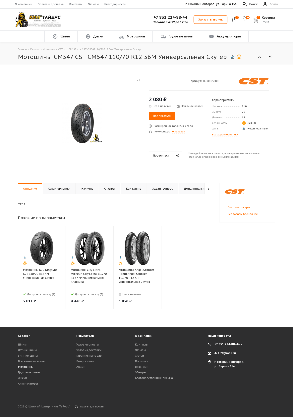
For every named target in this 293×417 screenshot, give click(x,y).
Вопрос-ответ (85, 361)
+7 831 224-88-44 (170, 17)
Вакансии (141, 367)
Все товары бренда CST (243, 214)
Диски (22, 378)
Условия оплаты (87, 344)
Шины (22, 344)
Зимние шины (28, 355)
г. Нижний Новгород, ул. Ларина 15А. (211, 4)
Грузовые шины (29, 372)
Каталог (24, 336)
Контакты (75, 4)
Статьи (139, 355)
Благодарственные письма (154, 378)
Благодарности (115, 4)
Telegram (272, 407)
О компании (23, 4)
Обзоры (140, 372)
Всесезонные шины (31, 361)
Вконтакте (262, 407)
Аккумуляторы (28, 383)
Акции (80, 367)
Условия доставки (88, 350)
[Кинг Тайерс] (38, 19)
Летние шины (27, 350)
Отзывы (93, 4)
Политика (141, 361)
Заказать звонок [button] (210, 19)
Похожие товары (239, 207)
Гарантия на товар (89, 355)
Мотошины (25, 367)
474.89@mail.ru (225, 353)
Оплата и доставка (51, 4)
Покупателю (85, 336)
